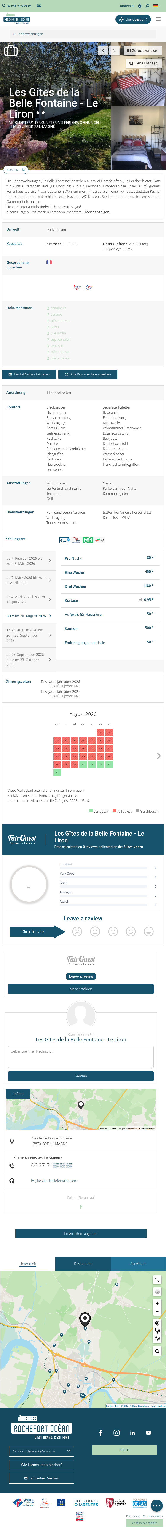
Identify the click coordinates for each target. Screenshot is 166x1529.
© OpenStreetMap (139, 1406)
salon (54, 326)
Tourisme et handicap (61, 1503)
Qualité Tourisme (44, 1503)
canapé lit (58, 308)
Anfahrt (18, 1093)
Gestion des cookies (144, 1523)
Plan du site (133, 1516)
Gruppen (127, 6)
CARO (140, 1503)
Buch (124, 1450)
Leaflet (109, 1406)
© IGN (124, 1406)
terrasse (56, 345)
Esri (117, 1406)
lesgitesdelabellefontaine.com (54, 1180)
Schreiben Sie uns (44, 1478)
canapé (56, 314)
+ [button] (157, 1303)
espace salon (60, 339)
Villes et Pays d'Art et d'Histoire (79, 1516)
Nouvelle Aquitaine (116, 1503)
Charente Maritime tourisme (86, 1503)
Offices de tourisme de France (23, 1503)
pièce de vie (60, 320)
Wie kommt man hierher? (41, 1464)
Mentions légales (153, 1516)
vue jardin (58, 333)
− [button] (157, 1311)
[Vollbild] (157, 1280)
